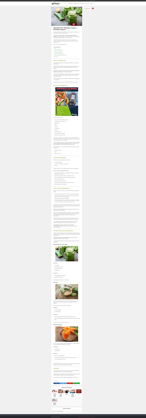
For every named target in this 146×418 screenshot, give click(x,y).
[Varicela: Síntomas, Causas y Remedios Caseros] (60, 391)
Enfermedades (71, 3)
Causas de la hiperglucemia (58, 52)
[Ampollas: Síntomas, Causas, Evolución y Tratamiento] (72, 391)
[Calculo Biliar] (78, 391)
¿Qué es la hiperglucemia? (58, 49)
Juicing (91, 3)
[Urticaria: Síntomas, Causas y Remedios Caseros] (54, 391)
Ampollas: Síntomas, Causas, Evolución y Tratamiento (72, 395)
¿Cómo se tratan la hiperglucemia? (59, 53)
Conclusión (56, 56)
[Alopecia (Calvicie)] (66, 391)
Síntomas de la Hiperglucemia (58, 50)
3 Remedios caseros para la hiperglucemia (60, 55)
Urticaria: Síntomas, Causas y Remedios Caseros (54, 395)
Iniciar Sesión (56, 411)
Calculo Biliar (78, 393)
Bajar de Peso (87, 3)
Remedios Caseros (76, 3)
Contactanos (52, 0)
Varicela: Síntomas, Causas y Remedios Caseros (60, 395)
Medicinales (82, 3)
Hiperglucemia (56, 380)
